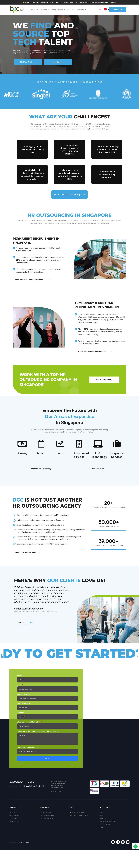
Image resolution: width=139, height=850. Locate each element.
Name (19, 676)
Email (19, 685)
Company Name (23, 703)
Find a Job (71, 10)
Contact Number (24, 694)
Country (20, 713)
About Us (33, 10)
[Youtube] (128, 842)
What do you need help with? (29, 722)
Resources (80, 10)
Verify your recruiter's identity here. (103, 2)
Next (31, 622)
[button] (100, 9)
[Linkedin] (123, 842)
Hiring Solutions (57, 10)
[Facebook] (113, 842)
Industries (44, 10)
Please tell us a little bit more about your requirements (38, 731)
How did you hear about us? (28, 747)
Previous (20, 622)
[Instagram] (118, 842)
